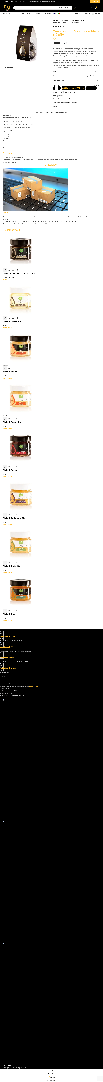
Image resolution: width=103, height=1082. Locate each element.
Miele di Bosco (10, 470)
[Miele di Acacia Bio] (20, 298)
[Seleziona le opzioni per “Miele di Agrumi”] (5, 368)
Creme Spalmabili (9, 277)
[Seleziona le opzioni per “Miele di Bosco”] (5, 467)
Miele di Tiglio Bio (11, 566)
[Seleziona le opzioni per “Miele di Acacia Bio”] (5, 318)
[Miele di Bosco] (20, 447)
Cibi (60, 20)
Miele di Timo (9, 614)
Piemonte (74, 102)
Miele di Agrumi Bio (12, 422)
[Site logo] (7, 7)
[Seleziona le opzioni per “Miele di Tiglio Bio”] (5, 563)
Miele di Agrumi (10, 372)
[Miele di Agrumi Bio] (20, 397)
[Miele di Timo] (20, 591)
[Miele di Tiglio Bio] (20, 543)
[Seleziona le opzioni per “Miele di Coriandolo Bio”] (5, 515)
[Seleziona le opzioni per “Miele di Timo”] (5, 611)
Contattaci (95, 1)
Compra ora (91, 88)
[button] (5, 270)
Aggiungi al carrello (73, 88)
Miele (5, 325)
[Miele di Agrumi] (20, 346)
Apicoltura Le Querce (63, 102)
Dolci (65, 20)
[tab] (39, 112)
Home (55, 20)
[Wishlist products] (92, 7)
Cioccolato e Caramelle (76, 20)
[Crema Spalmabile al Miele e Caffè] (20, 250)
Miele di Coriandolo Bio (14, 518)
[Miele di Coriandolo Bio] (20, 495)
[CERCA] (74, 8)
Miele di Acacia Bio (12, 321)
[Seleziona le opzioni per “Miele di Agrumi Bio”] (5, 419)
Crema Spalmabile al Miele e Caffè (19, 273)
